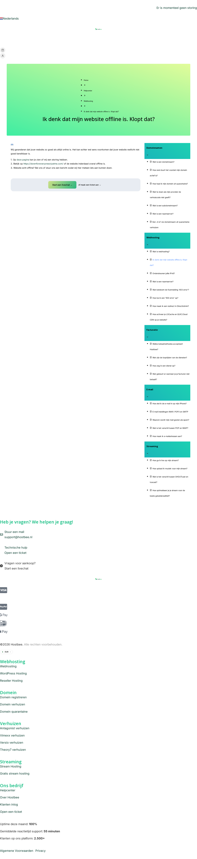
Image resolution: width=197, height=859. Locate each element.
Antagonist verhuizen (14, 728)
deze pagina (23, 159)
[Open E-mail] (51, 39)
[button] (62, 185)
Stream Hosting (10, 766)
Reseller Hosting (11, 680)
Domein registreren (13, 697)
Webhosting (88, 101)
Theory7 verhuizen (13, 749)
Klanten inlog (9, 804)
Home (86, 80)
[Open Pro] (79, 39)
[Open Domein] (22, 39)
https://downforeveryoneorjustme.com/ (43, 163)
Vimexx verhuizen (12, 735)
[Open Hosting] (37, 39)
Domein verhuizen (12, 704)
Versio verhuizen (11, 742)
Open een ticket (11, 811)
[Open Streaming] (68, 39)
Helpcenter (88, 91)
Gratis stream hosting (14, 773)
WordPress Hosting (13, 673)
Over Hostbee (9, 797)
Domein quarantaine (14, 711)
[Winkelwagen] (2, 50)
